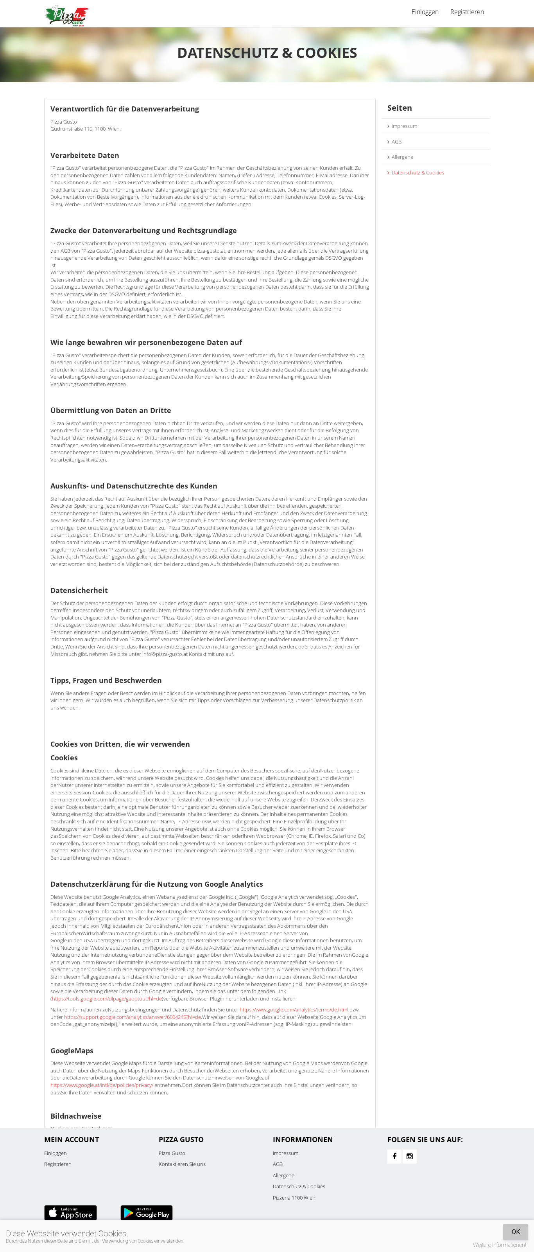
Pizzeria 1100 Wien (294, 1197)
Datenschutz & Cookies (416, 172)
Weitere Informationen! (499, 1245)
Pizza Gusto (172, 1153)
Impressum (403, 125)
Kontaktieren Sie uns (182, 1164)
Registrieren (467, 11)
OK (516, 1232)
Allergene (401, 156)
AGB (395, 141)
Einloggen (55, 1153)
